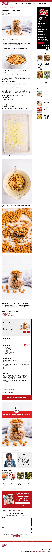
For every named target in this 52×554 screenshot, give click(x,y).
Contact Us (48, 545)
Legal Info (43, 551)
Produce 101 (41, 3)
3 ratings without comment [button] (16, 510)
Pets (37, 3)
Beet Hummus (5, 314)
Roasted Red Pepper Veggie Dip (8, 315)
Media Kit (43, 545)
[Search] (49, 3)
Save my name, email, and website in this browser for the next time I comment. (15, 534)
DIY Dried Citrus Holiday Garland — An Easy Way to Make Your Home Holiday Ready (46, 95)
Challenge (31, 545)
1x (25, 345)
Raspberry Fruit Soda (13, 481)
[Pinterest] (21, 464)
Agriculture (30, 3)
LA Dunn (6, 13)
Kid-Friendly (14, 450)
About (16, 3)
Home (2, 7)
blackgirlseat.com (25, 462)
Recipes (34, 3)
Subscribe (44, 3)
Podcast (35, 545)
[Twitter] (25, 464)
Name (3, 527)
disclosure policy (15, 39)
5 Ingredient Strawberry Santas (46, 109)
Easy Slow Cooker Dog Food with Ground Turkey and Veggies (40, 66)
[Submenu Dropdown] (27, 3)
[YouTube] (29, 464)
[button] (3, 320)
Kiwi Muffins (40, 79)
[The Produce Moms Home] (5, 3)
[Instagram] (20, 464)
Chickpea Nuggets (6, 313)
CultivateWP (48, 551)
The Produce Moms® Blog (8, 7)
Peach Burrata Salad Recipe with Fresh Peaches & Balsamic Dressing (20, 483)
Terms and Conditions (38, 551)
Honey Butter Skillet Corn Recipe (46, 116)
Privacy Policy (33, 551)
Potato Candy (46, 102)
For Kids (25, 3)
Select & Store (21, 3)
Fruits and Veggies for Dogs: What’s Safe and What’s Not (47, 81)
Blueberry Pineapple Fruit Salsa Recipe (28, 482)
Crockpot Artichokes (47, 64)
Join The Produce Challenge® (26, 0)
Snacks (20, 450)
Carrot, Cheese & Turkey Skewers (5, 482)
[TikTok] (27, 464)
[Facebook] (23, 464)
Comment (4, 517)
